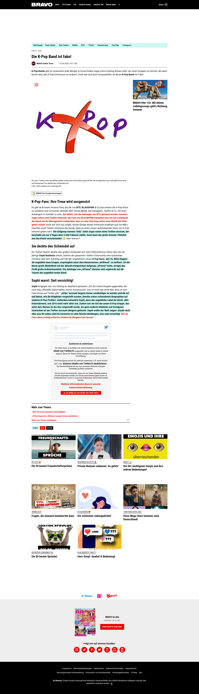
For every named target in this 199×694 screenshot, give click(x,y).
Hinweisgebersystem (120, 672)
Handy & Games (85, 5)
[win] (122, 650)
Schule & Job (98, 5)
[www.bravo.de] (42, 4)
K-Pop (49, 428)
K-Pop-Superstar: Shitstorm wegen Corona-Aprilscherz (55, 416)
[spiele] (115, 650)
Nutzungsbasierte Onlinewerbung (70, 672)
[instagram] (77, 650)
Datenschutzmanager (114, 668)
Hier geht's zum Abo (112, 627)
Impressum (67, 668)
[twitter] (99, 650)
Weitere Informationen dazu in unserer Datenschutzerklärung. (81, 386)
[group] (98, 45)
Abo (140, 672)
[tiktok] (84, 650)
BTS (42, 428)
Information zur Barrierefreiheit (98, 672)
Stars (57, 5)
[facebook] (92, 650)
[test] (107, 650)
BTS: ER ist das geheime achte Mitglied (49, 412)
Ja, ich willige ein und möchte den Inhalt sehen (80, 393)
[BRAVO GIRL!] (99, 596)
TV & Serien (66, 5)
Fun (75, 5)
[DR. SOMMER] (87, 596)
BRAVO (34, 51)
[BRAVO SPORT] (112, 596)
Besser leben (111, 5)
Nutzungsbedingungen (82, 668)
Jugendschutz (131, 668)
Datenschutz (99, 668)
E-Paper (134, 672)
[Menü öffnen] (166, 4)
